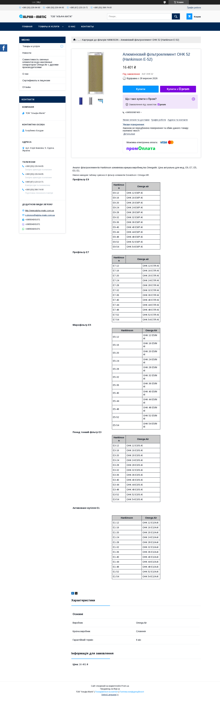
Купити (140, 89)
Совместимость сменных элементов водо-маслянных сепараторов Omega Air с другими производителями (40, 63)
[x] (76, 593)
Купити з (172, 89)
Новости (26, 53)
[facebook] (72, 593)
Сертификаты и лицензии (36, 80)
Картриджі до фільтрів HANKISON (100, 40)
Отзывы (26, 87)
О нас (71, 26)
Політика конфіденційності (132, 692)
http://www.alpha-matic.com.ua (39, 210)
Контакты (87, 26)
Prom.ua (125, 686)
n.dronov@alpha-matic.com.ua (40, 215)
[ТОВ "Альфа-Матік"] (33, 17)
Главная (27, 26)
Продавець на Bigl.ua (110, 689)
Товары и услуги (48, 26)
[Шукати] (176, 16)
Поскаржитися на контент (106, 692)
